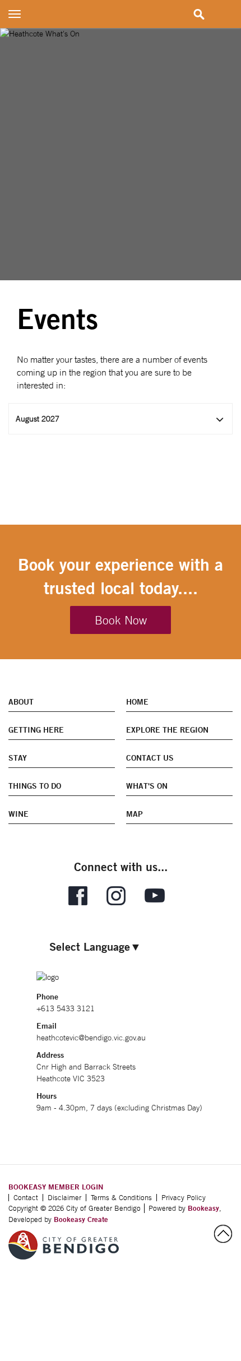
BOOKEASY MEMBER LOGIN (55, 1186)
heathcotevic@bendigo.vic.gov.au (91, 1038)
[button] (120, 418)
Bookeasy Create (81, 1219)
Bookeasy (203, 1207)
